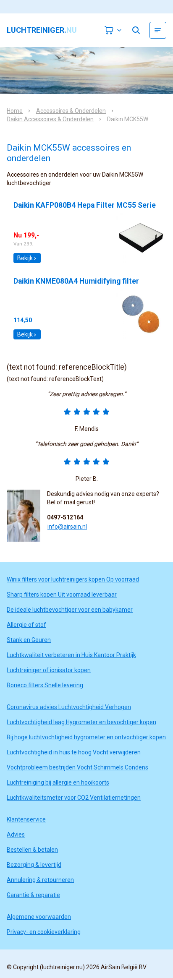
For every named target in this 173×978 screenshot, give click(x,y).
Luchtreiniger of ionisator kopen (49, 670)
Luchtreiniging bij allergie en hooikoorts (58, 782)
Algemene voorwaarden (39, 916)
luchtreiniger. (42, 30)
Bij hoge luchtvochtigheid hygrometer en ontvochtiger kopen (86, 737)
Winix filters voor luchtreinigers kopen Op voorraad (73, 579)
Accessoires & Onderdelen (71, 110)
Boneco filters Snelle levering (45, 685)
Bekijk (25, 258)
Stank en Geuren (29, 639)
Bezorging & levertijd (34, 864)
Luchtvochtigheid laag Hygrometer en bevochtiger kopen (81, 722)
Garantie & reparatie (33, 895)
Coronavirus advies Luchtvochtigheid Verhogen (69, 707)
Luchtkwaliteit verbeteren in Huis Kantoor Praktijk (71, 655)
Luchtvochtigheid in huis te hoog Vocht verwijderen (74, 752)
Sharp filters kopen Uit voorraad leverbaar (62, 594)
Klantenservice (26, 819)
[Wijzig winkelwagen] (113, 30)
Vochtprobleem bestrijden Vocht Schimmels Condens (77, 767)
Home (15, 110)
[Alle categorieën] (157, 30)
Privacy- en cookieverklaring (44, 931)
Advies (16, 834)
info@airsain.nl (67, 526)
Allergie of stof (26, 624)
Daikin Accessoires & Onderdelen (50, 119)
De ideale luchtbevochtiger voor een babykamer (70, 609)
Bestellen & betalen (32, 849)
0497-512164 (65, 517)
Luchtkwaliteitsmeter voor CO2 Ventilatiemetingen (74, 797)
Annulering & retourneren (40, 879)
